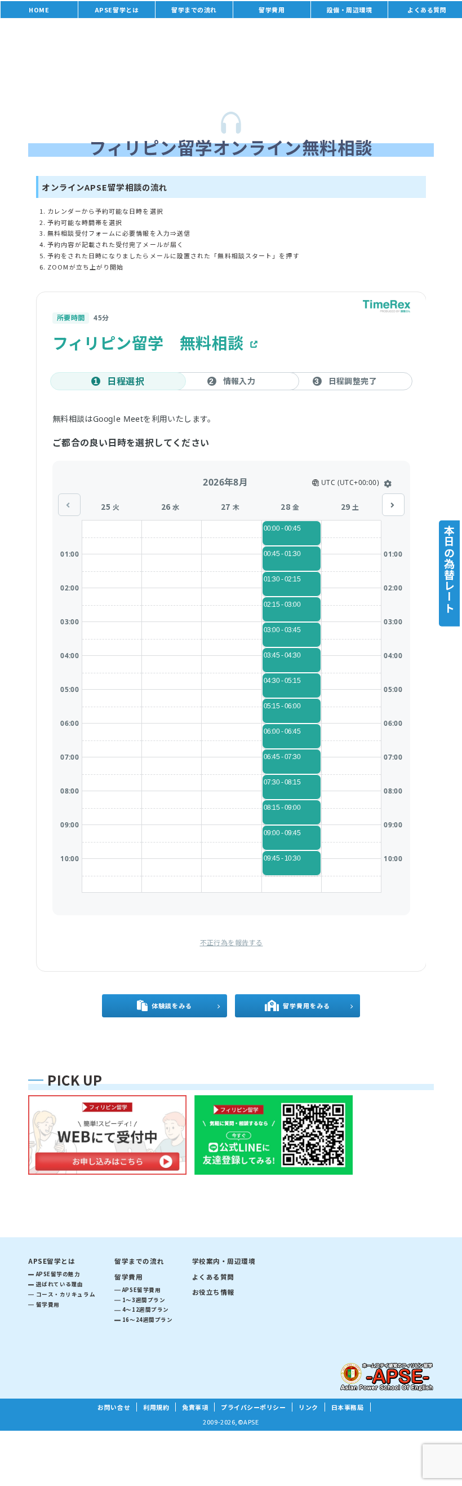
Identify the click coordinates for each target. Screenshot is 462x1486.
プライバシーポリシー (253, 1407)
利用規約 (156, 1407)
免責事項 (195, 1407)
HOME (39, 9)
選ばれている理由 (59, 1284)
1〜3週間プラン (143, 1300)
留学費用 (272, 9)
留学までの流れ (194, 9)
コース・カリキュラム (65, 1294)
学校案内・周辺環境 (224, 1260)
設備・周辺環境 (349, 9)
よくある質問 (213, 1276)
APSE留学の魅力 (58, 1274)
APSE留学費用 (141, 1290)
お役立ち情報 (213, 1292)
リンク (308, 1407)
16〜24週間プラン (147, 1320)
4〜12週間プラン (145, 1309)
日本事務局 (347, 1407)
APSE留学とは (117, 9)
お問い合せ (113, 1407)
